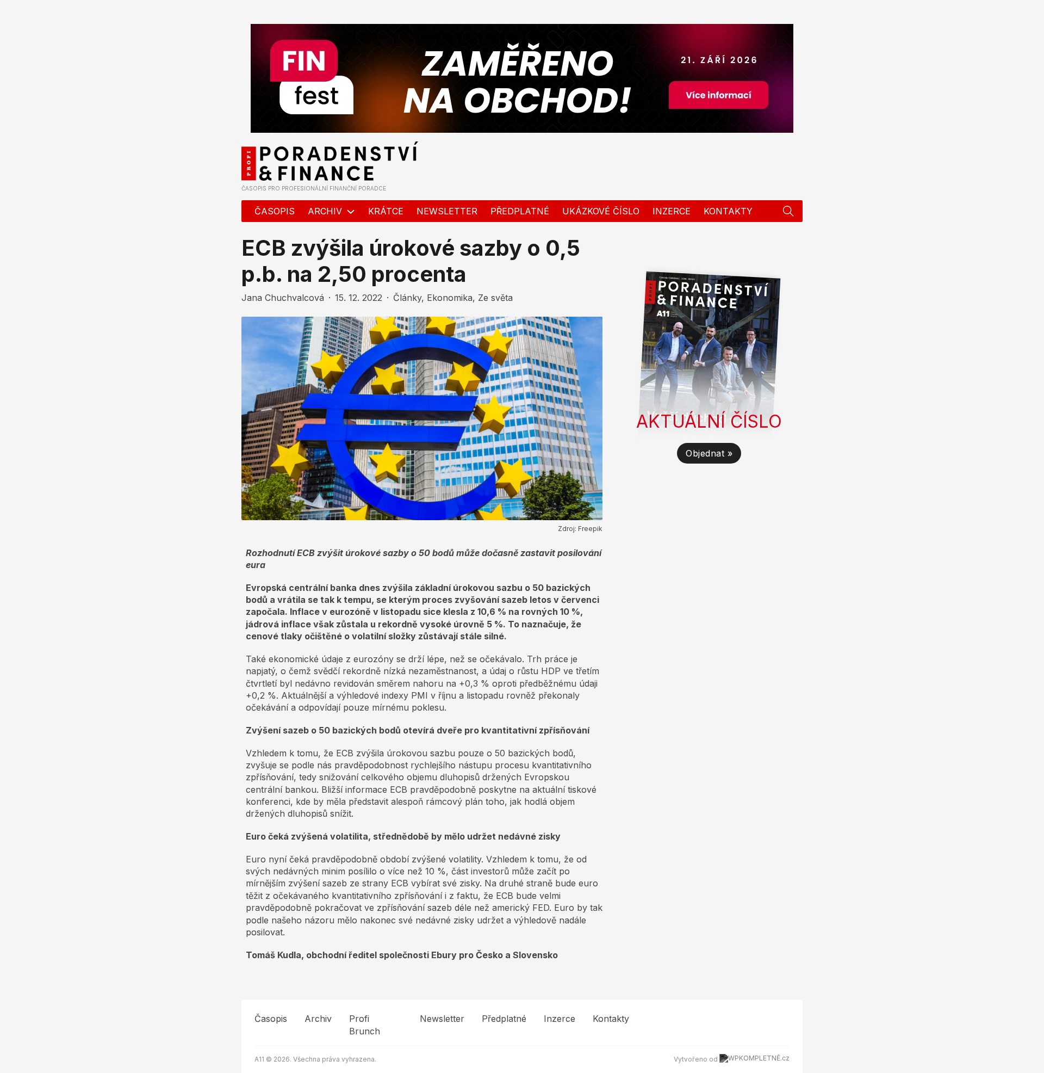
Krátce (385, 211)
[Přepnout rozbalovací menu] (788, 211)
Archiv (325, 211)
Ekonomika (450, 297)
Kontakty (728, 211)
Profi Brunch (364, 1024)
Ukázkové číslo (600, 211)
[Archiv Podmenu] (350, 211)
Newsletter (447, 211)
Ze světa (495, 297)
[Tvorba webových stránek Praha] (754, 1059)
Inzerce (671, 211)
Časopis (274, 211)
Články (407, 297)
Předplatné (519, 211)
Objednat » (709, 453)
